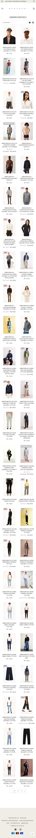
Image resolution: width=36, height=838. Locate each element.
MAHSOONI (12, 818)
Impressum (24, 823)
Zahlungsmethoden (26, 820)
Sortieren (6, 22)
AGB (8, 823)
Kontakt (23, 818)
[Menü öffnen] (4, 8)
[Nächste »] (24, 791)
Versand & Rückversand (9, 820)
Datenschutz (15, 823)
